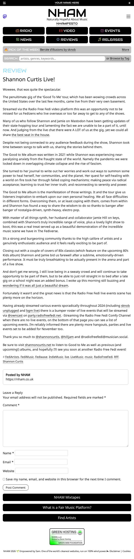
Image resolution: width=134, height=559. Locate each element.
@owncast (15, 315)
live (67, 357)
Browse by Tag (119, 58)
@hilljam (67, 337)
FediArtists (12, 357)
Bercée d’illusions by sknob (58, 50)
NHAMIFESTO (67, 23)
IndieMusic (56, 357)
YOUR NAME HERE (67, 2)
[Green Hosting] (67, 544)
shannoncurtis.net (38, 345)
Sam (38, 551)
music (89, 357)
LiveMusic (76, 357)
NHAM (67, 13)
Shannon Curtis (13, 361)
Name (8, 453)
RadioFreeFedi (103, 357)
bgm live (32, 310)
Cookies (126, 551)
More (125, 50)
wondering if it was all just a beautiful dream (35, 285)
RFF (116, 357)
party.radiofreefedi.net (44, 315)
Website (8, 471)
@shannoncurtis (47, 337)
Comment (11, 405)
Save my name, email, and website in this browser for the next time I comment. (63, 479)
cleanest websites (70, 551)
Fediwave (41, 357)
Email (8, 462)
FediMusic (27, 357)
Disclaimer (115, 551)
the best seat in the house (30, 135)
